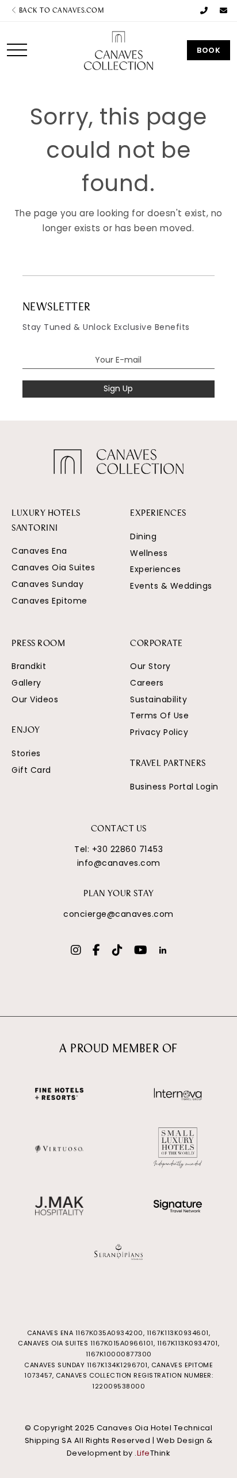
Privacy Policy (159, 732)
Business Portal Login (174, 786)
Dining (143, 536)
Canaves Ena (39, 551)
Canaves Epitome (49, 600)
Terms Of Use (159, 715)
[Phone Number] (204, 10)
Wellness (148, 553)
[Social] (76, 951)
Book (208, 50)
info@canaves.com (118, 863)
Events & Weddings (171, 586)
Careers (147, 683)
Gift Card (31, 770)
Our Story (150, 666)
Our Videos (35, 699)
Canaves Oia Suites (53, 567)
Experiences (155, 569)
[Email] (224, 10)
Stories (26, 753)
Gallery (26, 683)
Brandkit (29, 666)
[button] (17, 50)
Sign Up (118, 388)
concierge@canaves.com (118, 914)
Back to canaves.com (60, 10)
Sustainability (158, 699)
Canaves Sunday (47, 584)
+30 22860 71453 (127, 849)
